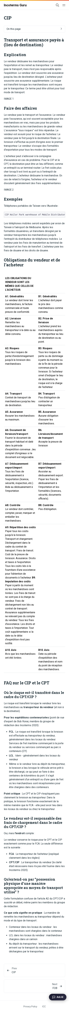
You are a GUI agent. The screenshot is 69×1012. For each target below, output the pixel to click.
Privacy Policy (30, 1006)
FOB (54, 988)
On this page (14, 28)
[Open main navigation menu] (64, 5)
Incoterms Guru (15, 5)
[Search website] (57, 5)
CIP (14, 972)
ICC (44, 1006)
